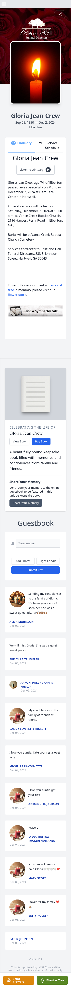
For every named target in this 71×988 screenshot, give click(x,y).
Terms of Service (46, 970)
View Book (19, 441)
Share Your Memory (26, 503)
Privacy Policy (24, 970)
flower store (17, 295)
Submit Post (35, 570)
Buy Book (41, 441)
